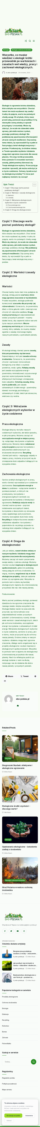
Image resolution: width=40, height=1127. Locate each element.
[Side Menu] (34, 41)
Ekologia (6, 50)
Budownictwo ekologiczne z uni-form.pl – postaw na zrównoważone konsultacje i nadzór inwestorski (24, 976)
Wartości (11, 195)
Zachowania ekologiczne (16, 207)
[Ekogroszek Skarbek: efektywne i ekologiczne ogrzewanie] (20, 748)
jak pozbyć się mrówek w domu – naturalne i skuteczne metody (25, 964)
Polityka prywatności (9, 1084)
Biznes (4, 1032)
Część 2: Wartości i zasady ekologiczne (20, 193)
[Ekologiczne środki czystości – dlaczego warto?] (20, 789)
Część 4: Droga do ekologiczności (18, 210)
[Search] (30, 41)
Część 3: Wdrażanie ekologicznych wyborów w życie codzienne (18, 201)
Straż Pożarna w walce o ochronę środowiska (17, 888)
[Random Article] (25, 41)
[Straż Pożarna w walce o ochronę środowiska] (20, 870)
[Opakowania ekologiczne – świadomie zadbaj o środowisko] (20, 830)
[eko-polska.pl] (14, 31)
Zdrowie (5, 1037)
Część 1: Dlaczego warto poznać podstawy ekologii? (17, 189)
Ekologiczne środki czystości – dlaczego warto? (16, 807)
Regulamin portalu (8, 1078)
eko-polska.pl (12, 72)
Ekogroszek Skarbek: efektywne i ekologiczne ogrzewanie (17, 766)
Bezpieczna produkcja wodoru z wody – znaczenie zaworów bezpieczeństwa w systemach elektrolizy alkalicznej (24, 952)
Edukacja (5, 1014)
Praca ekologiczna (14, 205)
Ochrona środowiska (9, 1002)
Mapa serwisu (7, 1090)
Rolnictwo (5, 1026)
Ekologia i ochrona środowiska (21, 50)
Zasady (10, 197)
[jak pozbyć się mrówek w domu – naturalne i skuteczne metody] (7, 966)
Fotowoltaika (6, 1043)
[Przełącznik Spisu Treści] (33, 185)
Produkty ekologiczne (10, 997)
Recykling (5, 1020)
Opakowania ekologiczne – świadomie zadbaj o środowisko (19, 848)
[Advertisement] (20, 13)
